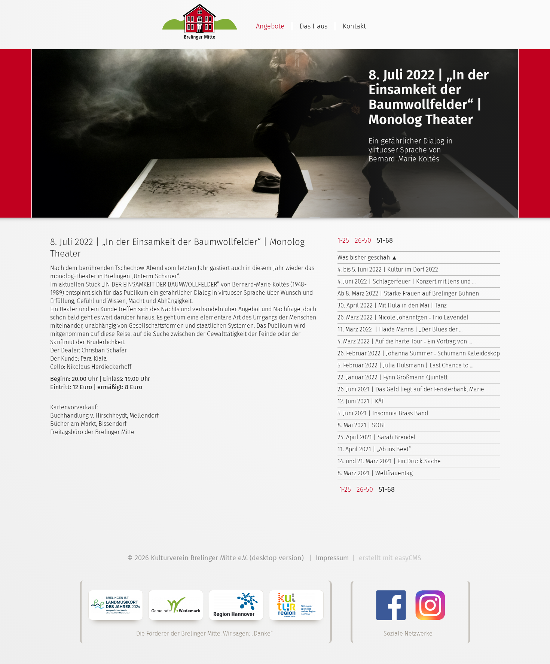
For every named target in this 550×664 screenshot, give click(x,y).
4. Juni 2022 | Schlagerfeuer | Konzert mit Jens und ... (406, 281)
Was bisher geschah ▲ (367, 257)
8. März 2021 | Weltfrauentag (375, 473)
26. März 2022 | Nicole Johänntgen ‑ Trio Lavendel (402, 317)
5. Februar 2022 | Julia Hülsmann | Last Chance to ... (405, 365)
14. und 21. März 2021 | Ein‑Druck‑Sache (389, 461)
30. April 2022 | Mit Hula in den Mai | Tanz (392, 305)
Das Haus (313, 26)
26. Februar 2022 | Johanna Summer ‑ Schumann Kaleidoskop (418, 353)
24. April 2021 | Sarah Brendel (376, 437)
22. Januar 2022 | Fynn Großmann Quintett (392, 377)
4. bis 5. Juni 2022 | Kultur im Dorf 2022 (387, 269)
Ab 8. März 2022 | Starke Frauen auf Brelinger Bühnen (408, 293)
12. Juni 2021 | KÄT (360, 401)
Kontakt (354, 26)
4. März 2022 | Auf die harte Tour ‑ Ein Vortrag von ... (404, 341)
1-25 (343, 240)
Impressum (332, 558)
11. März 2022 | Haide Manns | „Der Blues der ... (399, 329)
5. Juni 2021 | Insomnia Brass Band (382, 413)
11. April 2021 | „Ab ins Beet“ (374, 449)
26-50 (363, 240)
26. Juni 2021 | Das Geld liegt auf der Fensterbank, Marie (410, 389)
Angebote (270, 26)
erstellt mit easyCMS (391, 558)
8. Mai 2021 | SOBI (361, 425)
